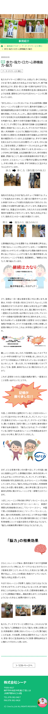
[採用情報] (42, 702)
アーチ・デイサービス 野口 (11, 71)
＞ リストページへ (24, 665)
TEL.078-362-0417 (12, 697)
